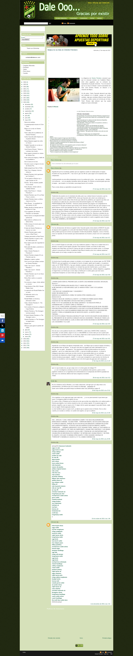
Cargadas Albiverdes (29, 65)
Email (23, 37)
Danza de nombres (29, 122)
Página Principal (61, 18)
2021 (24, 89)
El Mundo (55, 106)
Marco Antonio (55, 160)
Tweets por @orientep (33, 48)
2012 (24, 343)
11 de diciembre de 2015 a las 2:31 (100, 604)
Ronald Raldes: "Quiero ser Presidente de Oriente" (90, 125)
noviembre (28, 106)
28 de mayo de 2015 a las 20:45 (101, 439)
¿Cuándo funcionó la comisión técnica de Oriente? (63, 139)
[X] (2, 325)
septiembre (28, 111)
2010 (24, 347)
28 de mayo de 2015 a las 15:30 (101, 413)
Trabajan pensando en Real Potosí (34, 236)
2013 (24, 341)
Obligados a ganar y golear (32, 259)
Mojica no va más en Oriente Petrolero (63, 50)
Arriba (24, 652)
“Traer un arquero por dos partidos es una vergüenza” (64, 152)
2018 (24, 95)
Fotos (92, 18)
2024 (24, 82)
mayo (26, 120)
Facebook (26, 67)
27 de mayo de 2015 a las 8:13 (101, 221)
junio (26, 117)
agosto (27, 113)
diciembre (28, 104)
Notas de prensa (90, 111)
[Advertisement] (66, 20)
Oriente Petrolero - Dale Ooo (101, 654)
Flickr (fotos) (26, 71)
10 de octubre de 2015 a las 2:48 (101, 518)
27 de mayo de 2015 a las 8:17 (101, 237)
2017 (24, 98)
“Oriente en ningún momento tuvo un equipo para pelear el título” (67, 142)
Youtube (25, 73)
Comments (72, 23)
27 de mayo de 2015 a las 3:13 (101, 189)
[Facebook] (2, 320)
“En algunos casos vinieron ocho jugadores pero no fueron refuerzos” (68, 145)
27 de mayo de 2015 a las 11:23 (101, 361)
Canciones (73, 18)
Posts (64, 23)
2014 (24, 338)
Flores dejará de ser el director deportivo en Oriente (63, 141)
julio (26, 115)
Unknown (53, 224)
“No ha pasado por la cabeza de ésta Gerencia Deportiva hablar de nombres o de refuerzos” (92, 120)
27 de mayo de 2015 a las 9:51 (101, 338)
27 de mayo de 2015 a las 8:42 (101, 274)
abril (26, 330)
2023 (24, 84)
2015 (24, 102)
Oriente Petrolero (96, 78)
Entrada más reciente (54, 638)
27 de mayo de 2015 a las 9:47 (101, 324)
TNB (111, 654)
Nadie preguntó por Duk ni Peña (33, 168)
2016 (24, 100)
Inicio (81, 638)
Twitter (25, 69)
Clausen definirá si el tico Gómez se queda (61, 150)
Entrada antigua (106, 638)
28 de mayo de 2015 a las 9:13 (101, 377)
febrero (27, 334)
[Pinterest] (2, 335)
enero (26, 336)
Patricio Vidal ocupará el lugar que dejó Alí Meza (63, 138)
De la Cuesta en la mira (31, 161)
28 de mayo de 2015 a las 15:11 (101, 390)
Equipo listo (27, 323)
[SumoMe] (2, 340)
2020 (24, 91)
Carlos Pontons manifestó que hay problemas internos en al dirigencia (68, 148)
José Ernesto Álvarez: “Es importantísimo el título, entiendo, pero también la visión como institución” (92, 129)
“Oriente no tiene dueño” (56, 143)
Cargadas (83, 18)
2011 (24, 345)
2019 (24, 93)
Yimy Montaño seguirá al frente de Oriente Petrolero (90, 127)
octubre (27, 109)
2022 (24, 86)
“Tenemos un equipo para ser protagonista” (88, 134)
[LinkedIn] (2, 330)
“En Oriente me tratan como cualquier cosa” (61, 146)
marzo (27, 332)
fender (52, 381)
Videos (99, 18)
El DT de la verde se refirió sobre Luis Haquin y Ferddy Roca (66, 149)
